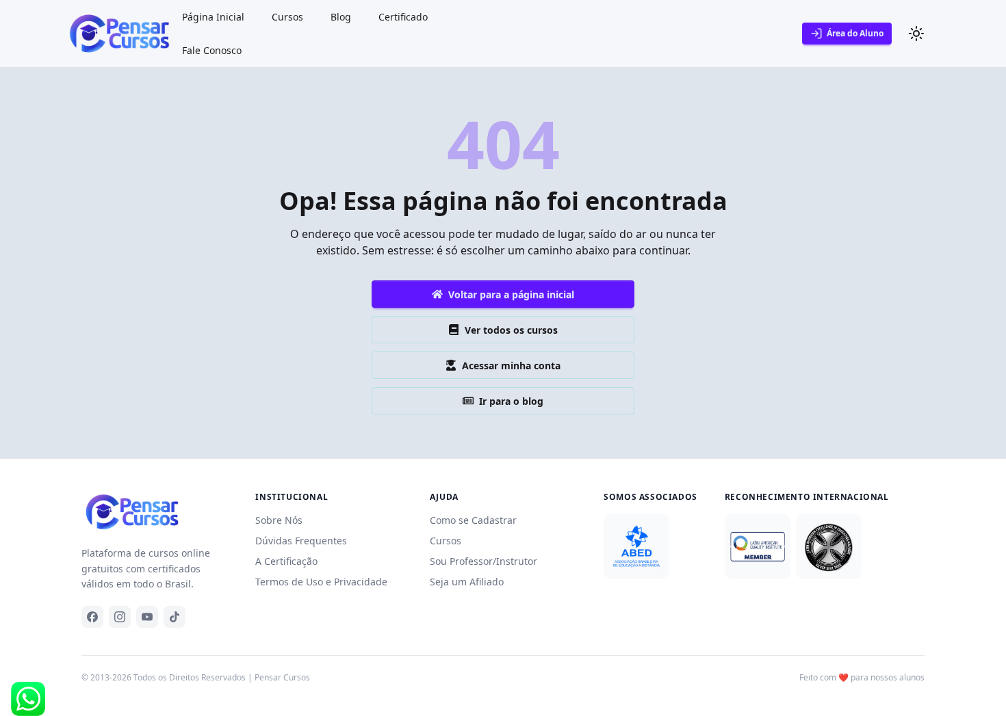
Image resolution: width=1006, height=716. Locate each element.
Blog (341, 16)
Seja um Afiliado (467, 581)
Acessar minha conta (511, 365)
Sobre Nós (278, 520)
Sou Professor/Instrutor (483, 561)
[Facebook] (92, 617)
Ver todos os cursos (511, 329)
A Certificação (286, 561)
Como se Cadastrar (473, 520)
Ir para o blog (511, 401)
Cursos (287, 16)
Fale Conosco (212, 50)
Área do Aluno (855, 33)
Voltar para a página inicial (511, 294)
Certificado (403, 16)
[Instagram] (120, 617)
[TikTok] (174, 617)
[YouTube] (147, 617)
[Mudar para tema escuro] (916, 33)
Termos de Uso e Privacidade (321, 581)
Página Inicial (213, 16)
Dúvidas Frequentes (301, 540)
